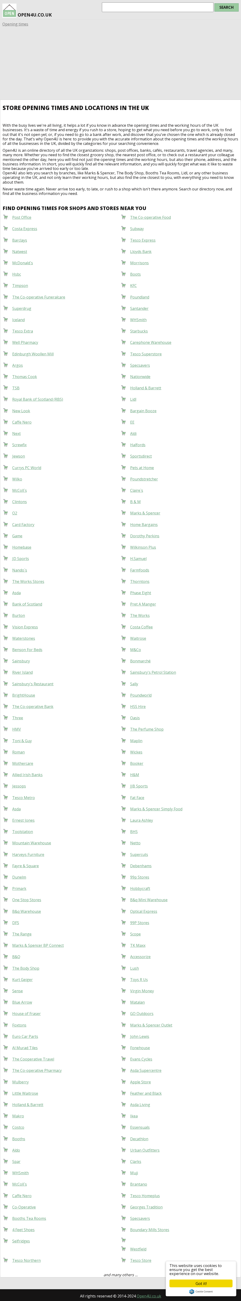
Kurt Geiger (22, 979)
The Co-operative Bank (32, 706)
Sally (134, 683)
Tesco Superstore (146, 354)
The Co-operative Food (150, 217)
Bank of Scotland (27, 604)
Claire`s (136, 490)
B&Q (16, 956)
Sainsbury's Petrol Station (153, 672)
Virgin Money (142, 991)
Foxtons (19, 1025)
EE (132, 422)
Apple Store (140, 1082)
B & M (135, 501)
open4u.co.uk (34, 15)
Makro (18, 1116)
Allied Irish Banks (27, 774)
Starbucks (139, 331)
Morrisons (139, 262)
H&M (134, 774)
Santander (139, 308)
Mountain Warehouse (31, 843)
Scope (135, 934)
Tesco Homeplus (145, 1195)
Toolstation (22, 831)
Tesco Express (143, 240)
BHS (134, 831)
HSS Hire (138, 706)
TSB (16, 388)
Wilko (17, 479)
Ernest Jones (23, 820)
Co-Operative (24, 1207)
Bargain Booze (143, 410)
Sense (17, 991)
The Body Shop (25, 968)
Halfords (137, 444)
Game (17, 536)
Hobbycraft (140, 888)
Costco (18, 1127)
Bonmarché (140, 661)
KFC (133, 285)
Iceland (18, 319)
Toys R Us (139, 979)
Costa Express (24, 228)
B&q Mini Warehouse (149, 899)
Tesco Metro (23, 797)
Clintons (19, 501)
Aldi (133, 433)
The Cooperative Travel (33, 1059)
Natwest (19, 251)
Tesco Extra (22, 331)
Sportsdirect (141, 456)
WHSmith (138, 319)
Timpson (20, 285)
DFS (15, 922)
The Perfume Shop (147, 729)
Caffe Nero (22, 422)
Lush (134, 968)
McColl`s (19, 490)
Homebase (21, 547)
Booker (136, 763)
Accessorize (140, 956)
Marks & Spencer (145, 513)
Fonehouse (140, 1047)
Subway (137, 228)
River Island (22, 672)
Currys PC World (26, 467)
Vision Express (25, 627)
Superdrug (21, 308)
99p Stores (139, 877)
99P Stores (139, 922)
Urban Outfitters (145, 1150)
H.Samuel (138, 558)
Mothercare (22, 763)
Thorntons (139, 581)
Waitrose (138, 638)
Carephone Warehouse (150, 342)
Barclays (19, 240)
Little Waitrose (25, 1093)
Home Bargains (144, 524)
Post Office (21, 217)
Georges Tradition (146, 1207)
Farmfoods (139, 570)
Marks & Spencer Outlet (151, 1025)
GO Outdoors (141, 1013)
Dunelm (19, 877)
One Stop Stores (26, 899)
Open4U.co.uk (149, 1296)
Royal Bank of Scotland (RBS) (37, 399)
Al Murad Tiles (25, 1047)
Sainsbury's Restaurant (32, 683)
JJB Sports (139, 786)
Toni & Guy (22, 740)
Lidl (133, 399)
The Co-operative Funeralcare (38, 297)
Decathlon (139, 1138)
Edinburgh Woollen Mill (33, 354)
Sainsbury (21, 661)
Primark (19, 888)
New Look (21, 410)
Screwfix (19, 444)
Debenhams (141, 865)
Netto (135, 843)
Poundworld (141, 695)
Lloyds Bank (141, 251)
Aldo (16, 1150)
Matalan (137, 1002)
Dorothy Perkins (144, 536)
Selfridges (21, 1241)
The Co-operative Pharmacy (37, 1070)
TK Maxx (137, 945)
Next (16, 433)
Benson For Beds (27, 649)
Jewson (18, 456)
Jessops (19, 786)
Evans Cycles (141, 1059)
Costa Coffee (141, 627)
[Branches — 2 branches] (130, 1239)
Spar (16, 1161)
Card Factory (23, 524)
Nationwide (140, 376)
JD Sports (20, 558)
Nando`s (19, 570)
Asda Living (140, 1104)
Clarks (135, 1161)
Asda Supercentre (145, 1070)
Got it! (201, 1283)
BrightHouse (23, 695)
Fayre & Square (25, 865)
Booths (18, 1138)
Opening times (15, 24)
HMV (16, 729)
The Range (22, 934)
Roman (18, 752)
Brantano (138, 1184)
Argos (17, 365)
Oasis (135, 717)
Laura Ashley (141, 820)
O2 (14, 513)
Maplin (136, 740)
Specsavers (140, 365)
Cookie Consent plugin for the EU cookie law (201, 1291)
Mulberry (20, 1082)
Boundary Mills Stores (149, 1229)
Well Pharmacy (25, 342)
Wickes (136, 752)
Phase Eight (140, 592)
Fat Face (137, 797)
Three (17, 717)
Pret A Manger (143, 604)
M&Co (135, 649)
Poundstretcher (144, 479)
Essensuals (140, 1127)
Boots (135, 274)
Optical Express (143, 911)
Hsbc (16, 274)
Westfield (138, 1249)
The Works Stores (28, 581)
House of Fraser (26, 1013)
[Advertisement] (120, 64)
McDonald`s (22, 262)
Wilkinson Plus (143, 547)
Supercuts (139, 854)
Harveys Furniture (28, 854)
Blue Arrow (22, 1002)
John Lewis (139, 1036)
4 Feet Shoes (23, 1229)
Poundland (139, 297)
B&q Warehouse (26, 911)
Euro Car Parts (25, 1036)
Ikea (134, 1116)
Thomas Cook (24, 376)
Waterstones (23, 638)
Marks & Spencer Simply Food (156, 809)
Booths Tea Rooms (29, 1218)
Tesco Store (140, 1260)
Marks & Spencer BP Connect (38, 945)
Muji (134, 1172)
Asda (16, 592)
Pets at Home (142, 467)
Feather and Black (146, 1093)
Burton (18, 615)
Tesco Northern (26, 1260)
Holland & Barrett (145, 388)
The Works (140, 615)
